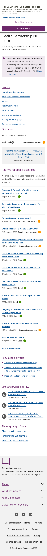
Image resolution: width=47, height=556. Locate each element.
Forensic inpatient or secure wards (16, 218)
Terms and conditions (18, 529)
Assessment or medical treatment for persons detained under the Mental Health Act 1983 (23, 369)
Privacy (37, 535)
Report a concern (13, 541)
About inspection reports (15, 440)
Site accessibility (13, 522)
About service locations (14, 431)
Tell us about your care (12, 468)
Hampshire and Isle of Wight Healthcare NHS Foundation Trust (25, 415)
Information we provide (14, 435)
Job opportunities (33, 541)
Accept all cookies (23, 28)
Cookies (35, 529)
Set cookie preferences (23, 22)
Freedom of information (18, 535)
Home (27, 522)
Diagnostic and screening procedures (19, 376)
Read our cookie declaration (14, 17)
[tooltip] (12, 142)
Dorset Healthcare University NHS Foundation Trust (25, 404)
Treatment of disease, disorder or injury (20, 362)
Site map (38, 522)
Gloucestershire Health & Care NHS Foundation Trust (26, 393)
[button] (23, 484)
